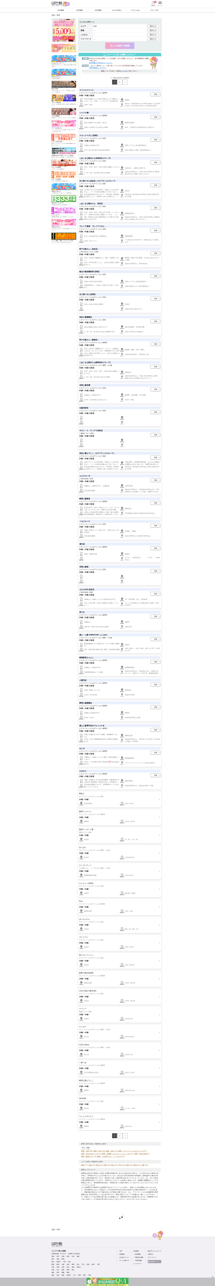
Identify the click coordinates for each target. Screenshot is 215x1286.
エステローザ (84, 476)
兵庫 (58, 1267)
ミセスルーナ (84, 521)
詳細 (155, 94)
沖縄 (89, 1275)
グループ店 (154, 10)
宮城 (63, 1256)
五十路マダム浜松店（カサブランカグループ (97, 181)
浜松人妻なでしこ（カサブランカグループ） (97, 453)
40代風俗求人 (89, 1190)
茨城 (58, 1259)
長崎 (63, 1275)
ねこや (82, 748)
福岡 (53, 1275)
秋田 (68, 1256)
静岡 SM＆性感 (140, 1154)
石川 (120, 1165)
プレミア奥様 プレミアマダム (91, 226)
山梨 (90, 1165)
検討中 (153, 3)
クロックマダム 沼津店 (88, 135)
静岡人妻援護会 (85, 703)
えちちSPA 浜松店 (86, 589)
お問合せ (150, 1254)
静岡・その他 (107, 365)
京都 (63, 1267)
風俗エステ (85, 433)
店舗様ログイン (154, 1261)
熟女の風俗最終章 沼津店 (89, 272)
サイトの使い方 (124, 1260)
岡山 (73, 1270)
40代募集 (61, 10)
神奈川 (59, 1261)
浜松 (104, 184)
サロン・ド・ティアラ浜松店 (91, 430)
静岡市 (105, 93)
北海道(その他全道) (74, 1253)
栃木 (53, 1259)
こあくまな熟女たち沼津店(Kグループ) (95, 158)
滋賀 (73, 1267)
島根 (68, 1270)
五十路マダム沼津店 (87, 294)
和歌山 (79, 1267)
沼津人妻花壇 (84, 385)
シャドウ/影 (84, 113)
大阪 (53, 1267)
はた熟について (124, 1257)
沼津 (104, 138)
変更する (153, 26)
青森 (53, 1256)
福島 (78, 1256)
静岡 (58, 1264)
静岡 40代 (85, 1151)
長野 (105, 1165)
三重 (142, 1165)
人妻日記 (83, 680)
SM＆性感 (84, 479)
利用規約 (122, 1254)
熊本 (84, 1275)
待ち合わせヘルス (87, 252)
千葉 (64, 1261)
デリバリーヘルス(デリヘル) (91, 93)
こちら (123, 71)
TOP (53, 15)
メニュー (160, 4)
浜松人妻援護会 (85, 317)
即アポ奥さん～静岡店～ (89, 340)
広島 (53, 1270)
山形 (73, 1256)
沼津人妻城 (83, 567)
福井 (127, 1165)
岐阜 (135, 1165)
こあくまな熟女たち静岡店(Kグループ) (95, 362)
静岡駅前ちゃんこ (86, 657)
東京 (53, 1261)
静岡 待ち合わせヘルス (89, 1154)
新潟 (97, 1165)
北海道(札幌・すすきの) (59, 1253)
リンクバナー (137, 1263)
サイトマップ (152, 1257)
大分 (74, 1275)
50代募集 (79, 10)
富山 (112, 1165)
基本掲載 (138, 1254)
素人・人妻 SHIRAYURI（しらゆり (93, 635)
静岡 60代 (110, 1151)
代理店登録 (138, 1260)
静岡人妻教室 (84, 499)
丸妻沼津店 (83, 408)
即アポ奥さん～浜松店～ (89, 249)
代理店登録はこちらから (97, 68)
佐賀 (58, 1275)
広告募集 (136, 1251)
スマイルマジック (86, 90)
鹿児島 (69, 1275)
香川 (58, 1272)
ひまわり (83, 771)
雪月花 (82, 544)
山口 (58, 1270)
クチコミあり (135, 10)
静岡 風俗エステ (87, 1156)
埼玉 (69, 1261)
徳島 (53, 1272)
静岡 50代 (98, 1151)
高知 (68, 1272)
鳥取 (63, 1270)
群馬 (63, 1259)
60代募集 (98, 10)
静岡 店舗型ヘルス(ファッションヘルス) (116, 1154)
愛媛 (63, 1272)
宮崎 (79, 1275)
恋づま (82, 612)
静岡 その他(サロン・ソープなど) (109, 1156)
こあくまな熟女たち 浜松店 (91, 203)
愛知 (82, 1165)
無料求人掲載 (139, 1257)
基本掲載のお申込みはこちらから (101, 63)
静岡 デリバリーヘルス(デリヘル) (130, 1151)
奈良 (68, 1267)
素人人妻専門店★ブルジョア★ (91, 726)
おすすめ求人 (117, 10)
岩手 (58, 1256)
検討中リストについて (154, 1251)
